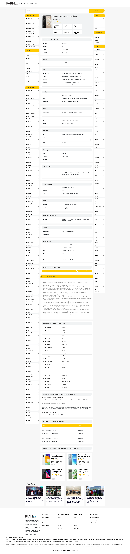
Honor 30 (28, 188)
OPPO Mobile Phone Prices (43, 539)
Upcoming (25, 3)
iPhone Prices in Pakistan (29, 539)
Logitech (97, 260)
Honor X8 (28, 118)
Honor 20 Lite (29, 224)
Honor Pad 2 (29, 332)
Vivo (96, 276)
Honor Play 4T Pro (30, 289)
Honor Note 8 (29, 340)
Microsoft (97, 227)
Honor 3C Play (29, 376)
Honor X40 (28, 137)
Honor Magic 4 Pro (30, 113)
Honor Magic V (29, 100)
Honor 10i (28, 229)
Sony (96, 240)
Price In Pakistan (30, 53)
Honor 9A (28, 276)
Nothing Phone (98, 88)
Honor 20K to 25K (30, 23)
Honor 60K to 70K (30, 39)
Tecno (96, 278)
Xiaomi (96, 253)
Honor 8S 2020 (29, 263)
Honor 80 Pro (29, 147)
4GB (96, 21)
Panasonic (97, 137)
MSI (95, 98)
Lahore (59, 520)
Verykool (97, 111)
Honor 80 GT (29, 155)
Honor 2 (28, 394)
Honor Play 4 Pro (30, 268)
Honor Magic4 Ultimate (31, 106)
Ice (95, 170)
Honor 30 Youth (29, 402)
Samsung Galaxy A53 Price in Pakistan (57, 455)
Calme (96, 196)
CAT (96, 93)
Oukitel (96, 75)
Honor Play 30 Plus (30, 98)
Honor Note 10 (29, 247)
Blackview (97, 59)
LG (95, 214)
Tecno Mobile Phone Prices (98, 539)
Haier (96, 232)
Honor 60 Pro (29, 90)
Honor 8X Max (29, 245)
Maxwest (97, 144)
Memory (28, 68)
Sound (27, 81)
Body (27, 61)
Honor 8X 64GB (29, 235)
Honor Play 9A (29, 193)
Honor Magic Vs (29, 157)
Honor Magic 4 (29, 111)
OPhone (96, 193)
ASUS (96, 265)
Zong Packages (45, 525)
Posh (96, 134)
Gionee (96, 165)
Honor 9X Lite (29, 198)
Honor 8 (28, 343)
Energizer (97, 160)
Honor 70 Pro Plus (30, 129)
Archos (96, 155)
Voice (96, 188)
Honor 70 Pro (29, 126)
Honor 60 (28, 93)
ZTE (95, 116)
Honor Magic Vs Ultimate (32, 160)
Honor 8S (28, 219)
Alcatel (96, 222)
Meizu (96, 216)
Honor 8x (28, 180)
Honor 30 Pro (29, 191)
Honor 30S (28, 196)
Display (27, 63)
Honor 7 (28, 358)
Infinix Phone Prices (85, 539)
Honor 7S (28, 253)
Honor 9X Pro (29, 216)
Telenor (96, 219)
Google (96, 250)
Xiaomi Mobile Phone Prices (72, 539)
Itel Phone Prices (10, 541)
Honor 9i (28, 250)
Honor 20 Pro (29, 170)
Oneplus (97, 255)
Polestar (96, 67)
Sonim (96, 51)
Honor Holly (28, 371)
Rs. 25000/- (97, 35)
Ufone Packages (46, 523)
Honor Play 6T (29, 121)
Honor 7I (28, 356)
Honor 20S (28, 307)
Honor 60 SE (29, 103)
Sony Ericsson (98, 206)
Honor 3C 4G (29, 384)
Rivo (95, 229)
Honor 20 (28, 232)
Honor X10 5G (29, 271)
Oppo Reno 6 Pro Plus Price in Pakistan (84, 455)
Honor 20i (28, 227)
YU (95, 209)
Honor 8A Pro (29, 222)
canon (96, 242)
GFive (96, 201)
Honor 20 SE (28, 206)
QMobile (96, 211)
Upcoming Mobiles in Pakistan (56, 541)
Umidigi (96, 64)
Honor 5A (28, 345)
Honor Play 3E (29, 304)
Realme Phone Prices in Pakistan (114, 539)
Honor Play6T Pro (30, 116)
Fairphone (97, 82)
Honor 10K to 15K (30, 18)
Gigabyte (97, 162)
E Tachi (96, 100)
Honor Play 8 (29, 214)
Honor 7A (28, 255)
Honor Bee (28, 361)
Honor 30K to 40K (30, 31)
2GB (95, 18)
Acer (96, 85)
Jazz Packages (45, 517)
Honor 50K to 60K (30, 36)
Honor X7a (28, 165)
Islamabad (60, 528)
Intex (96, 173)
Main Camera (29, 71)
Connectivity (29, 84)
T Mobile (97, 126)
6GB (95, 23)
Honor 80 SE (29, 152)
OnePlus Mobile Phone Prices (23, 541)
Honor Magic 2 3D (30, 309)
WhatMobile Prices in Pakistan (39, 541)
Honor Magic (29, 327)
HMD (96, 69)
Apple (96, 263)
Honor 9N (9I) (29, 314)
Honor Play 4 (29, 265)
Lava (96, 178)
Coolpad (97, 157)
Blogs (36, 3)
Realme (96, 286)
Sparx (96, 90)
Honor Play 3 (29, 204)
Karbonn (97, 121)
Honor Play (28, 175)
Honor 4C (28, 363)
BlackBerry (97, 186)
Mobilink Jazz (98, 235)
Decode (96, 180)
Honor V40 (28, 418)
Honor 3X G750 (29, 387)
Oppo (96, 289)
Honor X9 (28, 108)
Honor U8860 (29, 397)
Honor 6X (28, 335)
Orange (96, 139)
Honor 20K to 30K (30, 26)
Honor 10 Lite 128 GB (30, 183)
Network (28, 58)
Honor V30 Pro (29, 201)
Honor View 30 (29, 302)
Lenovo (96, 273)
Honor (96, 283)
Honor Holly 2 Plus (30, 351)
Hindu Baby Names (94, 523)
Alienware (97, 95)
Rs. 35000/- (97, 37)
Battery (27, 76)
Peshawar (59, 523)
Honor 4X (28, 369)
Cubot (96, 80)
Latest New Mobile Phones (72, 541)
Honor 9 (28, 167)
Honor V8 (28, 330)
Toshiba (96, 103)
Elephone (97, 118)
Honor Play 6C (29, 142)
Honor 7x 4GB (29, 186)
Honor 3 (28, 392)
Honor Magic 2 (29, 242)
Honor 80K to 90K (30, 44)
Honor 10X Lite (29, 410)
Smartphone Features (31, 79)
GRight (96, 198)
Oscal (96, 62)
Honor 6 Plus (29, 366)
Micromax (97, 142)
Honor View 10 (29, 317)
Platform (28, 66)
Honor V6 (28, 273)
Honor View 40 (29, 420)
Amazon (97, 149)
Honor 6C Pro (29, 320)
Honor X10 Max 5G (30, 405)
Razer (96, 237)
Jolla (96, 175)
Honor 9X (28, 178)
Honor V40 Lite (29, 423)
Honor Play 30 (29, 124)
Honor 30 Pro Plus (30, 283)
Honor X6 (28, 139)
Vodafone (97, 108)
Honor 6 (28, 379)
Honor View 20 (29, 240)
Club (96, 204)
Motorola (97, 183)
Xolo (96, 113)
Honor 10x (28, 412)
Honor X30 (28, 95)
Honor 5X (28, 353)
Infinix (96, 281)
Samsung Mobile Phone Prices (14, 539)
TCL (95, 124)
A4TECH (96, 258)
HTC (96, 224)
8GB (95, 26)
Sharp (96, 129)
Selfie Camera (29, 73)
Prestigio (97, 131)
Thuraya (97, 54)
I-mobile (96, 167)
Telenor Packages (46, 520)
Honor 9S (28, 281)
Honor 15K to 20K (30, 21)
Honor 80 (28, 149)
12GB (96, 28)
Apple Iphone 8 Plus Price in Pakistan (57, 470)
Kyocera (96, 57)
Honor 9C (28, 278)
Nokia (96, 245)
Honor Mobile (65, 49)
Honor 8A (28, 312)
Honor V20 (28, 237)
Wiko (96, 72)
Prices (20, 3)
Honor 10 (28, 173)
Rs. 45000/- (97, 40)
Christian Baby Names (95, 520)
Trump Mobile (98, 49)
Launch (27, 55)
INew (96, 191)
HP (95, 271)
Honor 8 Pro (28, 325)
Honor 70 (28, 131)
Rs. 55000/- (97, 42)
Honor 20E (28, 286)
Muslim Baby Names (94, 517)
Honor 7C (28, 258)
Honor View (28, 400)
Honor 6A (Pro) (29, 322)
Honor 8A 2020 (29, 294)
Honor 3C (28, 389)
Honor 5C (28, 348)
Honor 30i (28, 407)
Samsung (97, 291)
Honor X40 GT (29, 144)
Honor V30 (28, 209)
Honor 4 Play (29, 374)
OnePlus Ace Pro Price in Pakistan (83, 470)
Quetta (59, 525)
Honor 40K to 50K (30, 34)
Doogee (96, 77)
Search (97, 11)
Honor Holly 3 (29, 338)
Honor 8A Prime (29, 296)
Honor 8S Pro (29, 211)
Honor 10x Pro (29, 415)
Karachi (59, 517)
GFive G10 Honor (30, 260)
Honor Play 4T (29, 291)
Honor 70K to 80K (30, 41)
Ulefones (97, 106)
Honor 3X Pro (29, 381)
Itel (95, 152)
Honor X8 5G (29, 134)
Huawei (96, 247)
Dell (95, 268)
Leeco (96, 147)
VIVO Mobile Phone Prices (57, 539)
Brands (31, 3)
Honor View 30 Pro (30, 299)
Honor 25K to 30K (30, 28)
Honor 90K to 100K (30, 46)
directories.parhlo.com (57, 550)
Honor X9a (28, 162)
